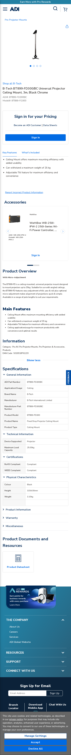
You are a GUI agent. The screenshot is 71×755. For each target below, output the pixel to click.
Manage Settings (36, 736)
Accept (35, 742)
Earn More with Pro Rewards (35, 1)
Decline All (35, 749)
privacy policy (16, 719)
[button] (68, 377)
